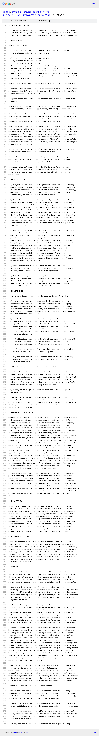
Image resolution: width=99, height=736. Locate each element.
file (52, 21)
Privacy (21, 732)
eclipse (6, 11)
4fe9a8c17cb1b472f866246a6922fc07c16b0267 (26, 15)
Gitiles (14, 732)
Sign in (94, 4)
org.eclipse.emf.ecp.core (36, 11)
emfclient (17, 11)
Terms (27, 732)
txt (88, 732)
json (95, 732)
